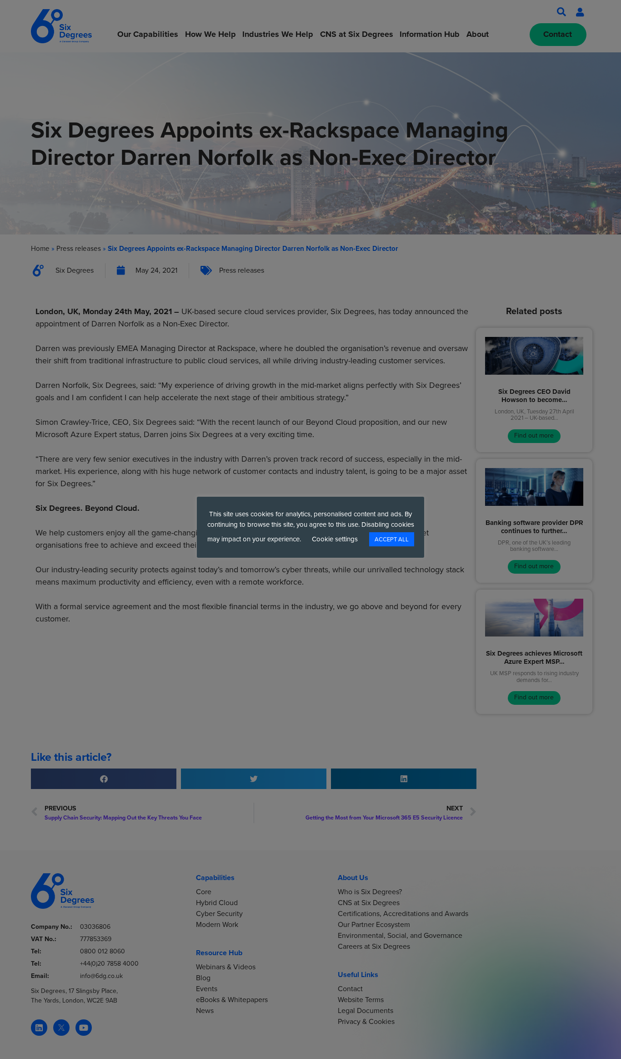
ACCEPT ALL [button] (392, 539)
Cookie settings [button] (335, 539)
